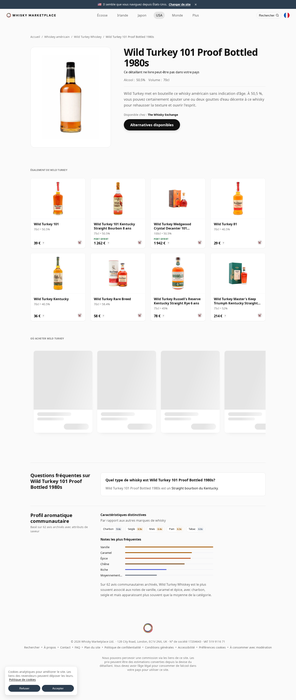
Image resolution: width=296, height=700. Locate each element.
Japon (142, 15)
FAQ (77, 647)
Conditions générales (159, 647)
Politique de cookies (22, 679)
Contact (65, 647)
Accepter (58, 688)
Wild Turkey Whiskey (87, 37)
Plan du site (92, 647)
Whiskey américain (57, 37)
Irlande (122, 15)
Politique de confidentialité (123, 647)
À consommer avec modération (251, 647)
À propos (50, 647)
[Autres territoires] (287, 15)
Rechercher (32, 647)
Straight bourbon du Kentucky (195, 488)
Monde (177, 15)
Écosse (102, 15)
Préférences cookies (212, 647)
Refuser (24, 688)
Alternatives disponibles (152, 124)
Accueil (35, 37)
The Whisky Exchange (163, 115)
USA (159, 15)
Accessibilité (186, 647)
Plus (196, 15)
